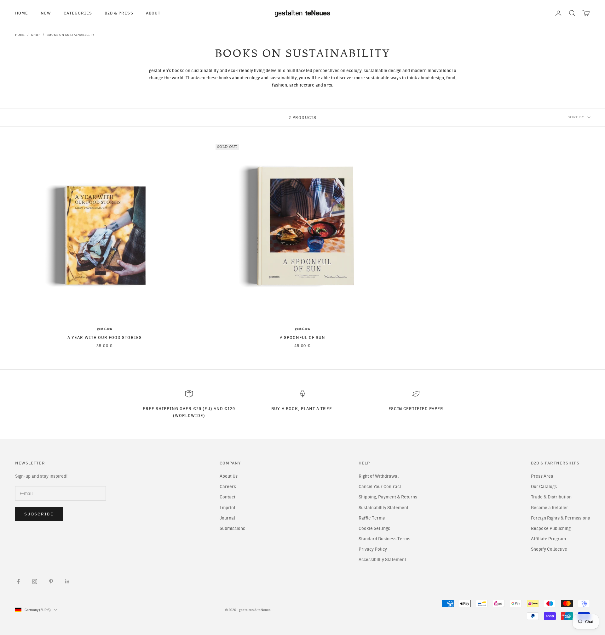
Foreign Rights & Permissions (560, 518)
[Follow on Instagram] (35, 581)
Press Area (542, 476)
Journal (227, 518)
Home (21, 12)
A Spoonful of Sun (303, 337)
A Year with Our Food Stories (104, 337)
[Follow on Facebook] (18, 581)
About (153, 12)
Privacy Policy (373, 549)
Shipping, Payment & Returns (388, 497)
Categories (78, 12)
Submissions (232, 528)
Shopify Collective (549, 549)
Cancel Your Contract (380, 486)
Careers (228, 486)
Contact (227, 497)
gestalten (104, 329)
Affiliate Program (548, 539)
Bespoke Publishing (551, 528)
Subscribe (39, 514)
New (46, 12)
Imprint (227, 507)
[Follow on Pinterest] (51, 581)
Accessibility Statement (382, 559)
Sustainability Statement (383, 507)
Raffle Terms (372, 518)
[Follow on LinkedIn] (67, 581)
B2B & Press (119, 12)
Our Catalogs (544, 486)
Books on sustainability (70, 35)
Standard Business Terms (384, 539)
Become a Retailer (549, 507)
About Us (229, 476)
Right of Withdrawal (379, 476)
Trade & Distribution (551, 497)
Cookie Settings (374, 528)
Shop (35, 35)
